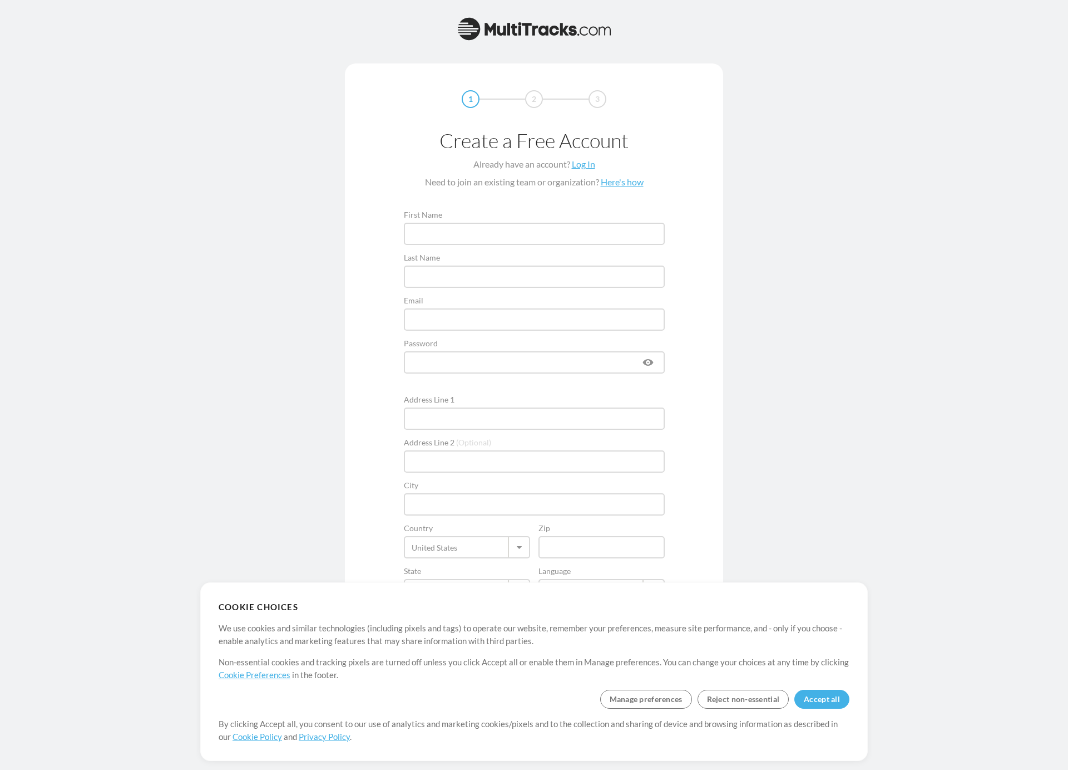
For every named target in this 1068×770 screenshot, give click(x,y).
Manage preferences (646, 699)
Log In (583, 164)
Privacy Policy (324, 737)
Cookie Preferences (254, 675)
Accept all (822, 699)
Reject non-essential (743, 699)
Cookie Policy (257, 737)
